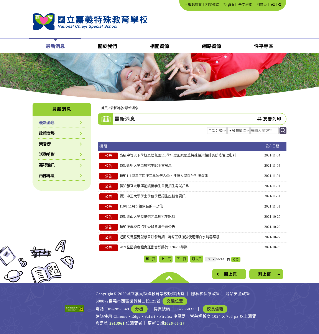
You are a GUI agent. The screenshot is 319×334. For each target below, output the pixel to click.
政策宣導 (47, 133)
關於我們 (107, 46)
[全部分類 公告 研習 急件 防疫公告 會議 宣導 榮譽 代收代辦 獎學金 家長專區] (217, 131)
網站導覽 (195, 5)
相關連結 (212, 5)
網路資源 (211, 46)
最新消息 (55, 46)
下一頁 (181, 259)
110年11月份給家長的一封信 (141, 206)
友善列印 (272, 119)
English (229, 5)
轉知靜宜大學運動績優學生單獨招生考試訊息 (154, 186)
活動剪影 (47, 154)
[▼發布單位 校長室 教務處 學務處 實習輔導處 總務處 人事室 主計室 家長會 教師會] (238, 131)
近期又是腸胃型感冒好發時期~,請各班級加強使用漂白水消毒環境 (170, 237)
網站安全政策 (237, 294)
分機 (139, 309)
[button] (273, 4)
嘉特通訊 (47, 165)
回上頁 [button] (230, 274)
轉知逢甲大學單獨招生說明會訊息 (146, 165)
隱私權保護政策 (205, 294)
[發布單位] (238, 131)
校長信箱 (215, 309)
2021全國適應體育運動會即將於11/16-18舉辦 (153, 247)
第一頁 (150, 259)
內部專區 (47, 176)
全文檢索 (245, 5)
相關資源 (159, 46)
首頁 (104, 108)
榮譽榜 (45, 144)
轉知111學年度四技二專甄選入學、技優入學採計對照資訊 (164, 176)
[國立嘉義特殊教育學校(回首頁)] (90, 22)
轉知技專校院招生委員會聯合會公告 (147, 227)
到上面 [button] (264, 274)
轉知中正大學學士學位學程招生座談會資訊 (153, 196)
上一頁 (166, 259)
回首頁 (262, 5)
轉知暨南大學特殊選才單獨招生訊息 (147, 216)
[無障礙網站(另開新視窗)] (74, 308)
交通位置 (175, 301)
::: (185, 5)
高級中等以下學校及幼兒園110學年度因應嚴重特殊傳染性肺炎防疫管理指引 (178, 155)
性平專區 (263, 46)
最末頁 (197, 259)
